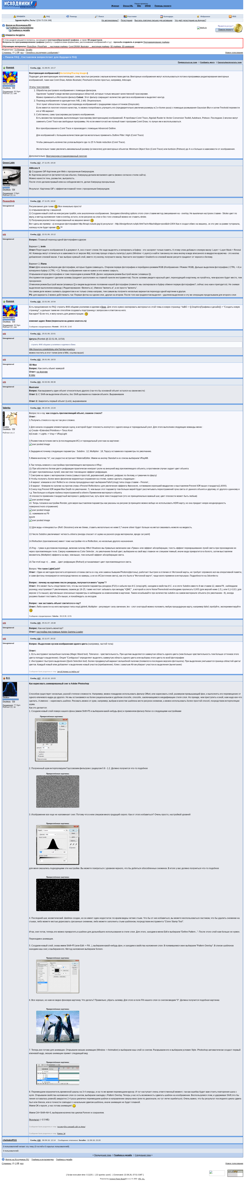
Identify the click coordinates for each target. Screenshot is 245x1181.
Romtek (10, 67)
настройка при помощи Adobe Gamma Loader (60, 632)
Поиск (101, 16)
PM (13, 88)
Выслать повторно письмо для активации (153, 20)
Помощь (73, 16)
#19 (39, 234)
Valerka (6, 408)
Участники (131, 16)
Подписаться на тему (187, 62)
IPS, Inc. (141, 1179)
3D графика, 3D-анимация (122, 46)
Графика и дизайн (21, 30)
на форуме (42, 372)
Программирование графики (156, 42)
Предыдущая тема (102, 1155)
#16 (39, 68)
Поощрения (8, 91)
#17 (39, 163)
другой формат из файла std (68, 671)
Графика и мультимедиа (21, 28)
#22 (39, 360)
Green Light (9, 162)
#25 (39, 623)
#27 (39, 678)
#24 (39, 408)
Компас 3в (61, 1133)
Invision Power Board (117, 1179)
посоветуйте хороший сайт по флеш (71, 1127)
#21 (39, 334)
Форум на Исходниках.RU (18, 25)
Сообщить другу (207, 62)
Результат (34, 1119)
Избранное (205, 16)
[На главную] (20, 4)
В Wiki (32, 375)
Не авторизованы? (110, 20)
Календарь (168, 16)
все (22, 52)
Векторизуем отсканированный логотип (66, 156)
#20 (39, 302)
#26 (39, 639)
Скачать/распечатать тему (230, 62)
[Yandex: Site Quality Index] (218, 1173)
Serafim (29, 50)
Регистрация (126, 20)
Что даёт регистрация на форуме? (190, 20)
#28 (39, 1140)
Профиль (7, 88)
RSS (234, 16)
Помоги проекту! (225, 29)
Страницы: (7, 52)
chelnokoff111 (10, 1140)
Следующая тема (143, 1155)
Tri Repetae (19, 50)
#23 (39, 382)
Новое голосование (234, 52)
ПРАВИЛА (21, 16)
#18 (39, 201)
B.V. (8, 678)
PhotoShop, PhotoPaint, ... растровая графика (47, 46)
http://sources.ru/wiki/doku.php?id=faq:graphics (52, 349)
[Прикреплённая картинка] (51, 740)
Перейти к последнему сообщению (42, 52)
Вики (103, 307)
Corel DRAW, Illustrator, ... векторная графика (89, 46)
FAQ (48, 16)
